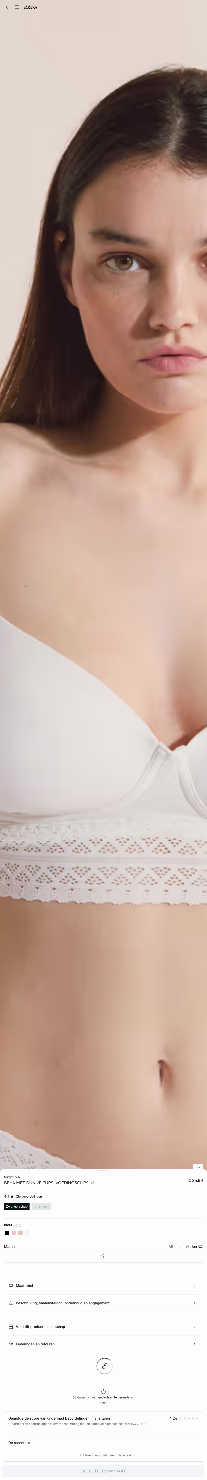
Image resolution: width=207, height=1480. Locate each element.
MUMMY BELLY (12, 1176)
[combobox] (103, 1257)
